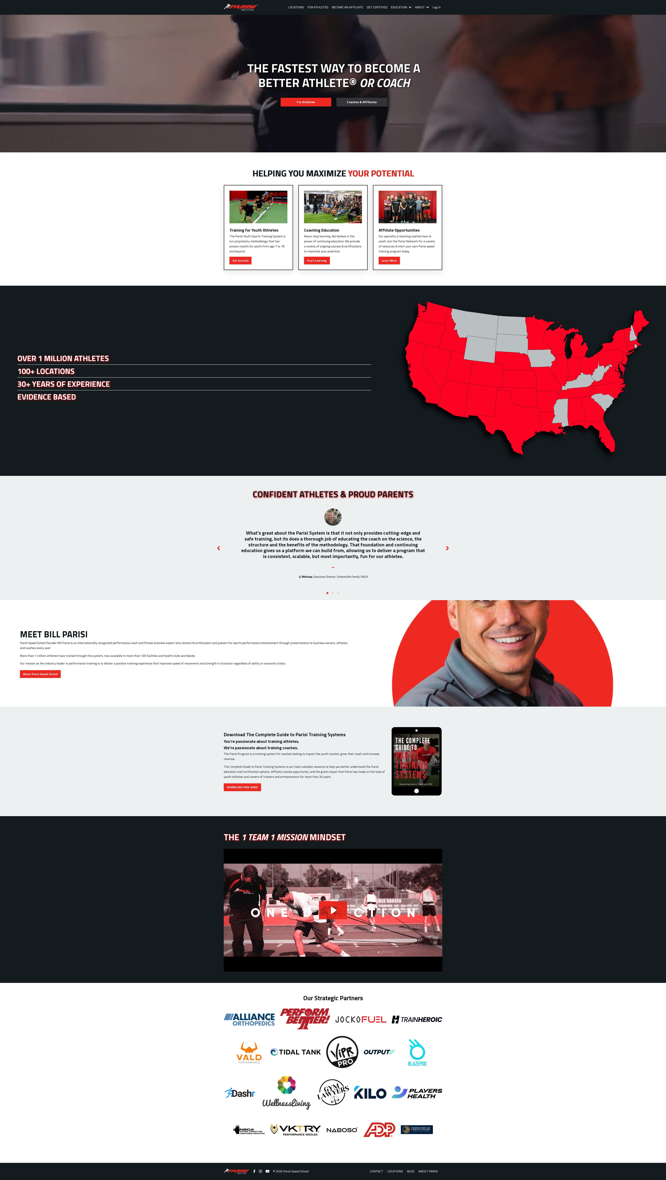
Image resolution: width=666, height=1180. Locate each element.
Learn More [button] (389, 260)
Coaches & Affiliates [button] (362, 102)
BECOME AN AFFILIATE (347, 7)
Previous (218, 548)
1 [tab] (327, 593)
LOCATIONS (296, 7)
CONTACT (376, 1171)
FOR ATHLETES (318, 7)
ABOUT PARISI (428, 1171)
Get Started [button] (240, 260)
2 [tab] (333, 593)
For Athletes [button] (306, 102)
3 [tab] (338, 593)
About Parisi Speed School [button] (40, 674)
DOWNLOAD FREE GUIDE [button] (242, 787)
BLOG (410, 1171)
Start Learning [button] (317, 260)
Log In (437, 7)
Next (447, 548)
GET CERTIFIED (377, 7)
